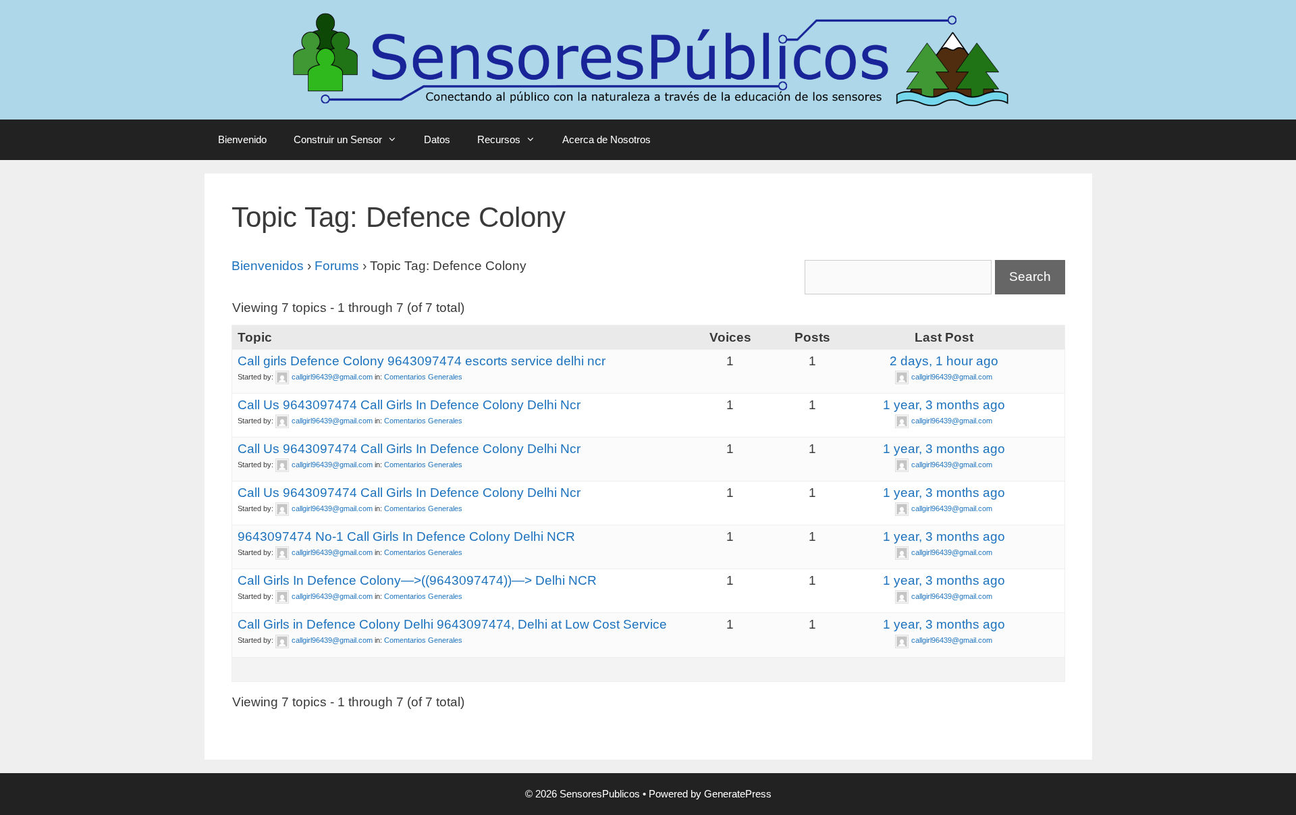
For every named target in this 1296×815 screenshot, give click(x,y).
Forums (337, 266)
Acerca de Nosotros (606, 139)
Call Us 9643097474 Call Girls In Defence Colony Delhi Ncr (409, 405)
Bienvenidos (268, 266)
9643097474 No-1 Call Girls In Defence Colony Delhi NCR (406, 536)
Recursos (498, 139)
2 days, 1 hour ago (944, 361)
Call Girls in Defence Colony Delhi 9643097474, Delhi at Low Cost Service (452, 624)
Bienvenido (242, 139)
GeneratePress (738, 793)
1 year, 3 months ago (944, 405)
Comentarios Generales (423, 377)
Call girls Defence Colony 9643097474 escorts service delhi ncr (421, 361)
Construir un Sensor (338, 139)
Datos (437, 139)
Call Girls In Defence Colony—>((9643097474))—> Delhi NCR (417, 580)
